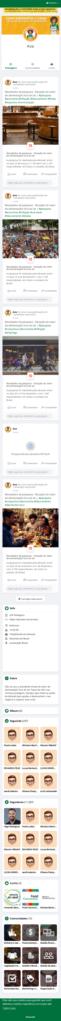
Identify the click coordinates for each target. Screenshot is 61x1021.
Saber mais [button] (9, 1008)
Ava (30, 46)
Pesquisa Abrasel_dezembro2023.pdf (30, 454)
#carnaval (36, 212)
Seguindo (16, 721)
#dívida (26, 216)
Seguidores (17, 802)
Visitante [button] (52, 2)
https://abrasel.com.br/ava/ (23, 619)
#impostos (11, 102)
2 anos (15, 88)
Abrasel (31, 634)
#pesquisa (45, 95)
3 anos (15, 318)
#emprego (11, 332)
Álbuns (14, 711)
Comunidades (18, 918)
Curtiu (14, 883)
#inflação (24, 98)
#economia (11, 98)
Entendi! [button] (30, 1017)
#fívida (52, 98)
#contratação (26, 102)
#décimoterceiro (15, 505)
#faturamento (38, 98)
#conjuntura (12, 329)
